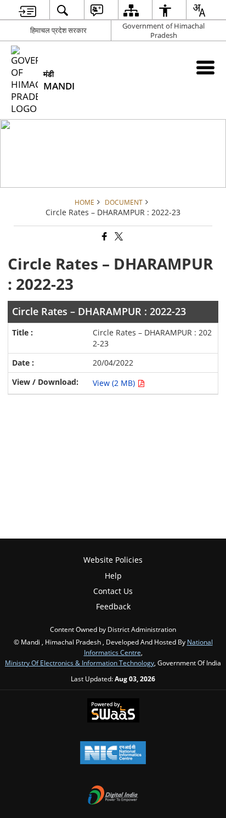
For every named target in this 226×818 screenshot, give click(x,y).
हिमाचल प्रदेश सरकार (58, 30)
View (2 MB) (115, 383)
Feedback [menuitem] (113, 606)
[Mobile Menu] (205, 67)
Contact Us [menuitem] (113, 591)
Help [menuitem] (113, 575)
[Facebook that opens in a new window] (104, 237)
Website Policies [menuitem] (113, 559)
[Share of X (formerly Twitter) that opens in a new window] (118, 237)
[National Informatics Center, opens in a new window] (113, 754)
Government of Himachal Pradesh (163, 30)
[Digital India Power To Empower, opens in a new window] (113, 796)
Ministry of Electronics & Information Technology (79, 662)
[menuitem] (27, 10)
